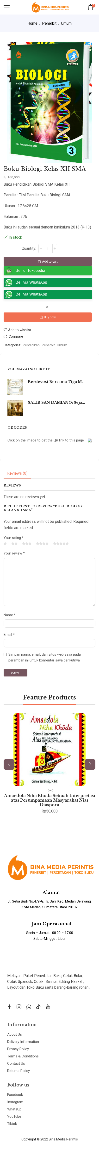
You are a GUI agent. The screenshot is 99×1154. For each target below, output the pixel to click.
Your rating (14, 538)
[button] (9, 764)
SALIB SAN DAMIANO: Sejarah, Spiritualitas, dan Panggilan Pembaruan (57, 402)
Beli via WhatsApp (31, 282)
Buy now (50, 317)
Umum (66, 23)
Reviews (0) (17, 473)
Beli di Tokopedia (30, 270)
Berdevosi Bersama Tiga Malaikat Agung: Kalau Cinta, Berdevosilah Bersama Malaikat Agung (57, 382)
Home (32, 23)
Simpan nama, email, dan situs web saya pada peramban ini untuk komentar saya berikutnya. (44, 657)
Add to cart (50, 261)
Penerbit (49, 23)
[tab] (17, 473)
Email (9, 634)
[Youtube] (48, 1006)
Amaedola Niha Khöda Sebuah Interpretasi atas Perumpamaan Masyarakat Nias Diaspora (49, 800)
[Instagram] (19, 1006)
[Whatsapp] (28, 1006)
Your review (14, 553)
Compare (16, 336)
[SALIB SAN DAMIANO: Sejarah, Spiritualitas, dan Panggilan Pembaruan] (15, 408)
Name (10, 615)
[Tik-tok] (38, 1006)
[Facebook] (9, 1006)
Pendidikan (31, 345)
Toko (49, 790)
